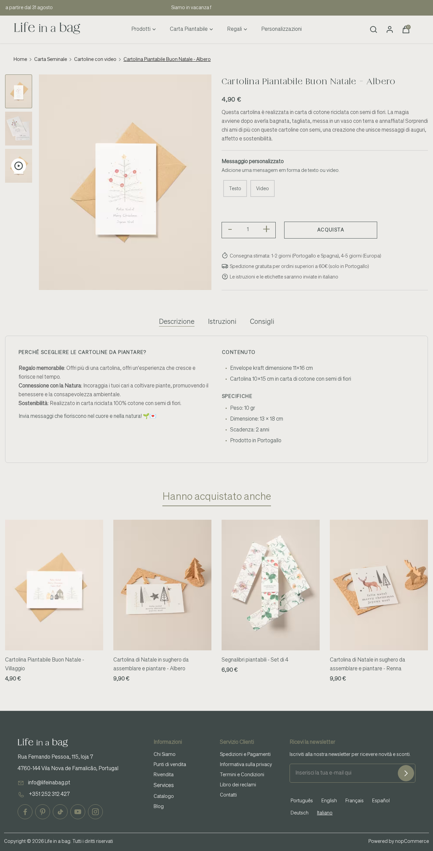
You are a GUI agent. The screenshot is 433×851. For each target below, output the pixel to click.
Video (262, 188)
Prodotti (141, 29)
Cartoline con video (95, 59)
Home (20, 59)
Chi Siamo (165, 754)
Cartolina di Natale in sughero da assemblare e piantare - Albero (151, 664)
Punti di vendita (170, 764)
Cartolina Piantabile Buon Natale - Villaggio (44, 664)
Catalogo (164, 796)
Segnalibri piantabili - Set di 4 (255, 660)
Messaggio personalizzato (253, 161)
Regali (234, 29)
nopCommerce (412, 841)
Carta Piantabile (189, 29)
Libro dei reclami (238, 785)
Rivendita (164, 774)
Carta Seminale (50, 59)
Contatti (228, 795)
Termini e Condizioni (242, 774)
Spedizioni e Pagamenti (245, 754)
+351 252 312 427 (49, 794)
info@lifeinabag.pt (49, 783)
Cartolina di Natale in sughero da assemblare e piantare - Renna (367, 664)
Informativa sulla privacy (246, 764)
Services (164, 785)
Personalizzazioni (281, 29)
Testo (235, 188)
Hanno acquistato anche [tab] (216, 497)
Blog (159, 806)
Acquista (330, 230)
